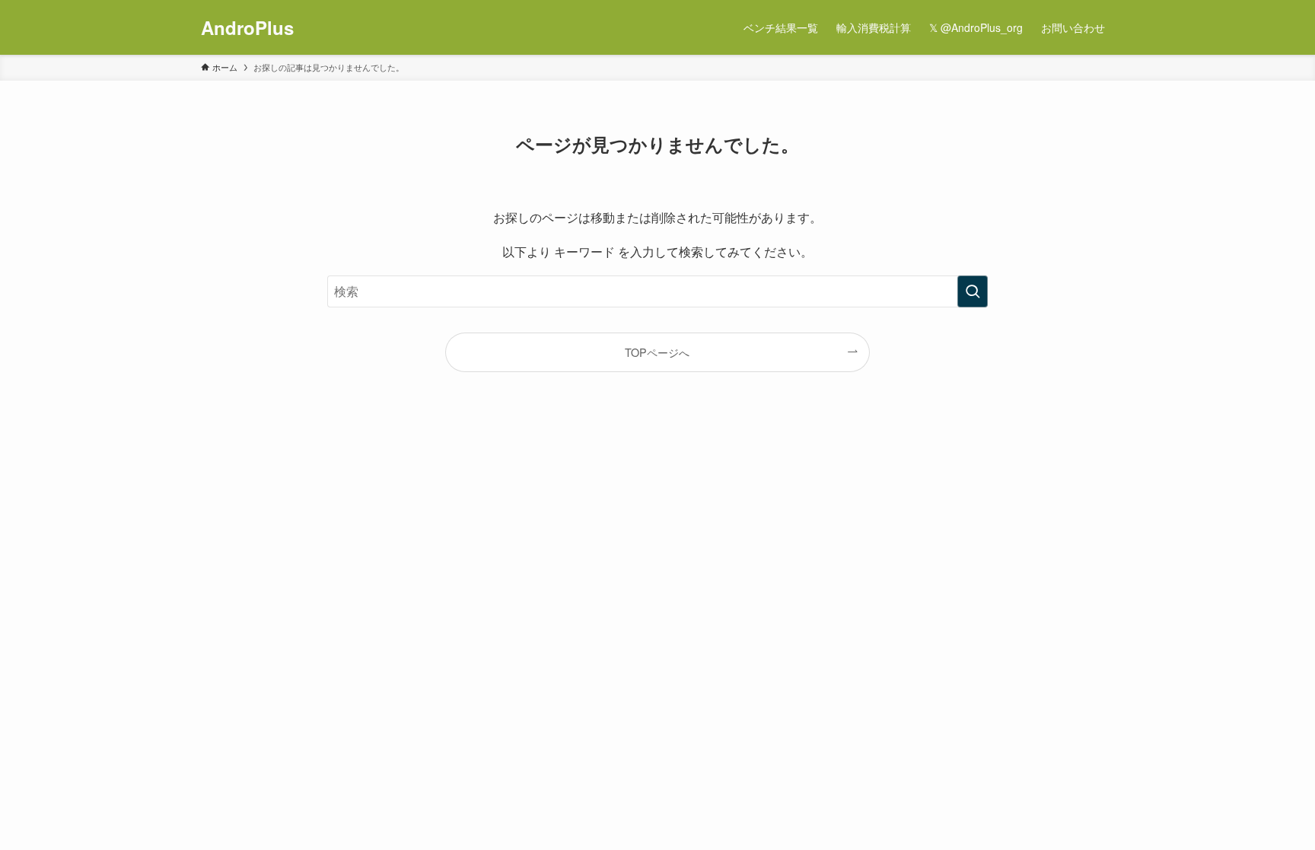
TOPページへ (657, 352)
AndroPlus (247, 27)
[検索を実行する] (972, 291)
